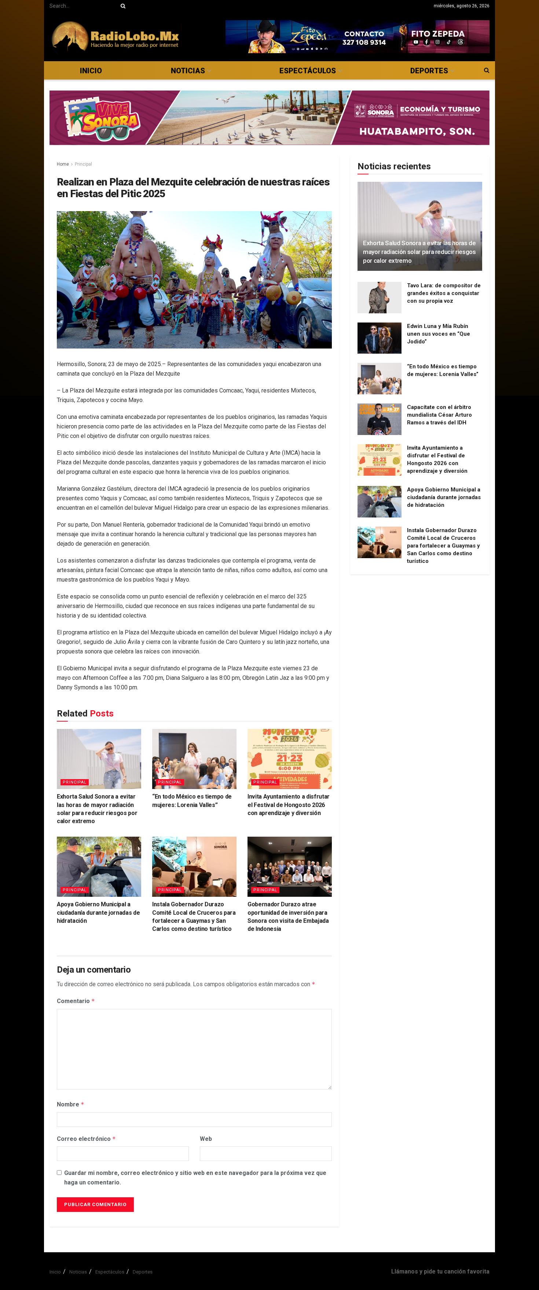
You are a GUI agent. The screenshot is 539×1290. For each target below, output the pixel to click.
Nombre (70, 1104)
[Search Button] (121, 6)
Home (63, 164)
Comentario (76, 1001)
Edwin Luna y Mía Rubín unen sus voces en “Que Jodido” (438, 334)
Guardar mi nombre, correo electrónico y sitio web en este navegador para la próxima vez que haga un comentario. (195, 1177)
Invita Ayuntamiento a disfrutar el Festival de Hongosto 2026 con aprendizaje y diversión (288, 805)
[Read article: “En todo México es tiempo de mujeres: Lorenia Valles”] (194, 759)
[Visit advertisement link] (357, 36)
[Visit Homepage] (116, 36)
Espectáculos (307, 70)
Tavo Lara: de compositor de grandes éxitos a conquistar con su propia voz (444, 293)
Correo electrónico (86, 1138)
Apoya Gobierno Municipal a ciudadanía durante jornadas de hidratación (98, 912)
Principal (83, 164)
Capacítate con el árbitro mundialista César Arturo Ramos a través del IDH (439, 415)
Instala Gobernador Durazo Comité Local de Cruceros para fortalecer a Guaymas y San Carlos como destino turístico (443, 545)
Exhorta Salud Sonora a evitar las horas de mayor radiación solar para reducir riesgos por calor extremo (419, 251)
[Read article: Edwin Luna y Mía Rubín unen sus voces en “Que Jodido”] (380, 338)
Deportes (429, 70)
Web (206, 1138)
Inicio (91, 70)
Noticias (188, 70)
